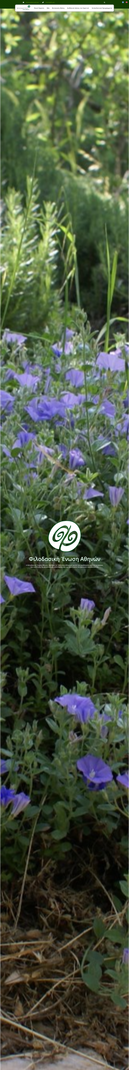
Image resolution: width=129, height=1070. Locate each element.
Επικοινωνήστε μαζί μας (32, 2)
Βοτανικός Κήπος (58, 8)
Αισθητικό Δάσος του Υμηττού (78, 8)
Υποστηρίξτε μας (50, 2)
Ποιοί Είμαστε (39, 8)
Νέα (48, 8)
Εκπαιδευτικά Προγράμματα (102, 8)
